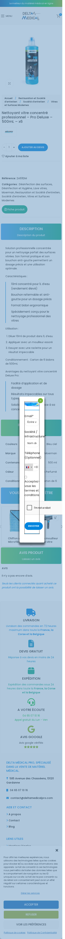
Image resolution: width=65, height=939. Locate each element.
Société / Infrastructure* (32, 434)
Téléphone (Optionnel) (32, 455)
